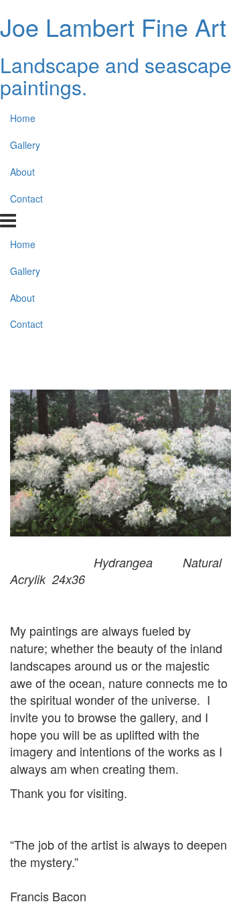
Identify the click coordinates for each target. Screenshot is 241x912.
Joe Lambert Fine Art (113, 26)
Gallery (25, 145)
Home (22, 118)
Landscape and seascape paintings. (116, 75)
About (22, 171)
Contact (26, 198)
